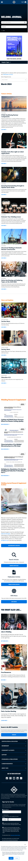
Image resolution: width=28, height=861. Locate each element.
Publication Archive (8, 74)
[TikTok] (21, 778)
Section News (4, 319)
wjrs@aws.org (4, 540)
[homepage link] (14, 789)
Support (4, 754)
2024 (4, 30)
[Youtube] (14, 778)
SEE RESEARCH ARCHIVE (14, 545)
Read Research (5, 424)
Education (4, 375)
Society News (4, 347)
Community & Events (8, 750)
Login (22, 2)
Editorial (3, 278)
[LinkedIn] (17, 778)
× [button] (25, 844)
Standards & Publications (10, 759)
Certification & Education (10, 741)
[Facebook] (7, 778)
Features (3, 113)
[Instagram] (10, 778)
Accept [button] (11, 858)
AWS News (14, 601)
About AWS (5, 768)
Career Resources (7, 763)
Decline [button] (16, 858)
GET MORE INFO (4, 641)
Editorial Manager (5, 533)
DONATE (14, 734)
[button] (25, 22)
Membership (5, 746)
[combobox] (12, 22)
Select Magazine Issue (6, 76)
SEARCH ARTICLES (14, 565)
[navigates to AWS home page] (14, 3)
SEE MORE (3, 129)
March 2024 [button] (4, 79)
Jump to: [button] (4, 26)
